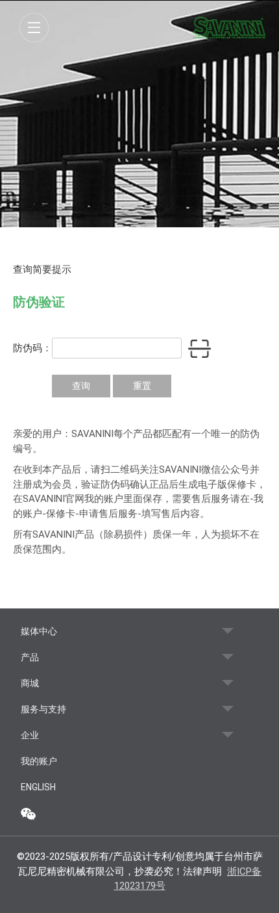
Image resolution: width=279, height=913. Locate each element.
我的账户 (39, 761)
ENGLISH (38, 787)
